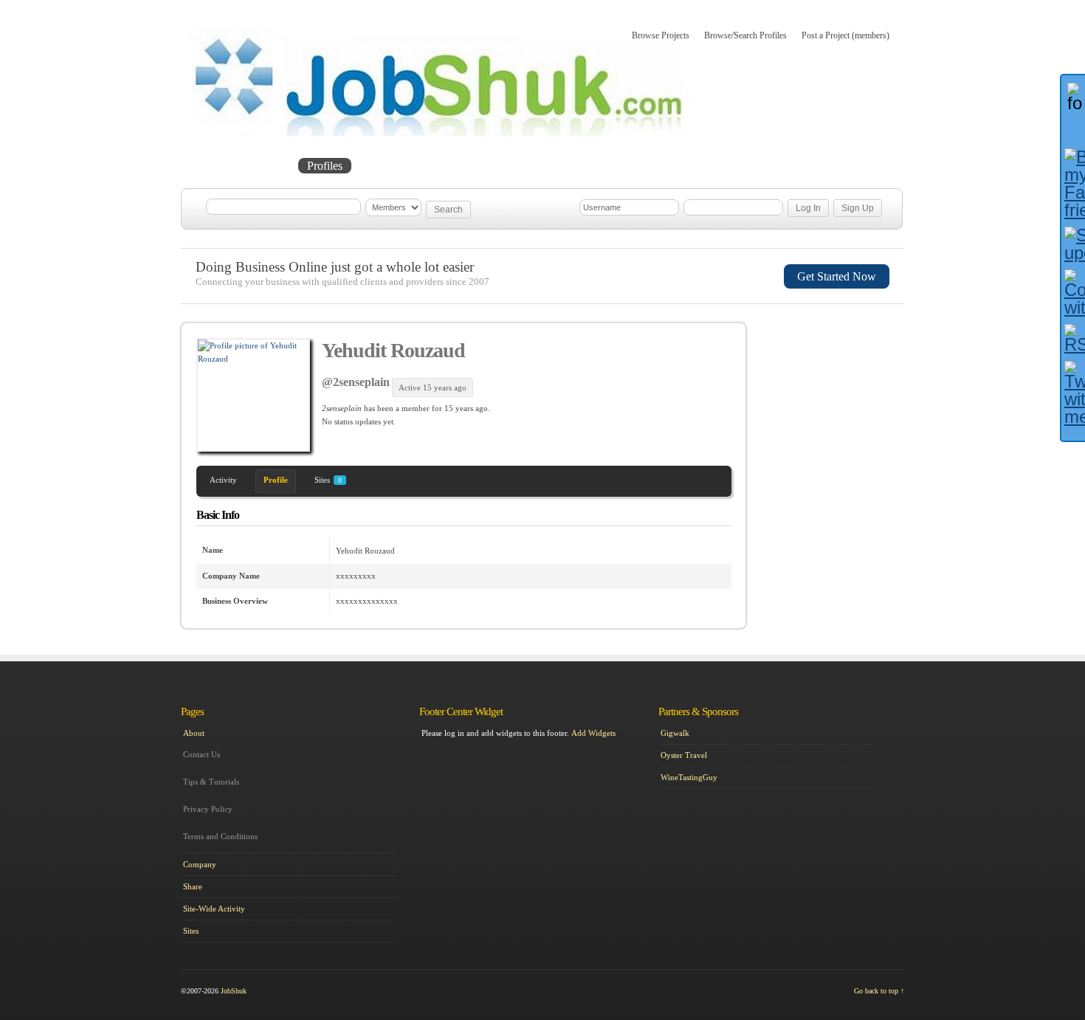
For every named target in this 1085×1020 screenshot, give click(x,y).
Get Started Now (836, 276)
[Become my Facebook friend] (1073, 183)
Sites (328, 479)
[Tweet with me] (1073, 393)
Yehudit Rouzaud (393, 350)
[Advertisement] (835, 401)
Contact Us (201, 754)
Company (199, 864)
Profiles (324, 165)
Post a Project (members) (845, 35)
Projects (266, 165)
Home (211, 165)
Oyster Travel (684, 755)
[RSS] (1073, 339)
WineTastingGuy (689, 777)
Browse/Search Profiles (745, 35)
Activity (223, 479)
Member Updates (405, 165)
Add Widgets (593, 732)
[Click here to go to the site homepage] (439, 132)
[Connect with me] (1073, 293)
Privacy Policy (207, 808)
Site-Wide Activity (214, 908)
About (482, 165)
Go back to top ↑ (879, 991)
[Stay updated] (1073, 244)
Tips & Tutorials (211, 781)
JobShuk (234, 991)
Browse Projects (660, 35)
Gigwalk (675, 732)
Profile (276, 479)
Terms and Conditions (220, 836)
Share (192, 886)
